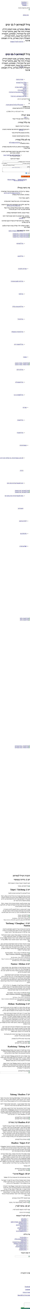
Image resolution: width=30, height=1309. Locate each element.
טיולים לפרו (24, 1240)
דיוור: (28, 173)
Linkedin (27, 1289)
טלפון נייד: (4, 163)
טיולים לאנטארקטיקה (21, 1246)
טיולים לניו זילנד (23, 1229)
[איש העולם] (26, 15)
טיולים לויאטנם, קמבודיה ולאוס (19, 1222)
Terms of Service (22, 179)
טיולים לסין (24, 1220)
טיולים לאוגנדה (23, 1249)
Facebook (27, 1286)
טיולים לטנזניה (23, 1248)
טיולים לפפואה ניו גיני (21, 1231)
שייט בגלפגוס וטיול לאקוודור (19, 1242)
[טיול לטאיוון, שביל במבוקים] (15, 809)
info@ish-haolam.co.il (24, 1279)
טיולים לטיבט (23, 1226)
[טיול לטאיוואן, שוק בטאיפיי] (15, 554)
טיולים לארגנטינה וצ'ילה (21, 1239)
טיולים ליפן (24, 1219)
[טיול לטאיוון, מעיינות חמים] (15, 681)
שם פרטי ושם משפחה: (24, 161)
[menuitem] (11, 41)
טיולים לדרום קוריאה (21, 1225)
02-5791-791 (23, 1280)
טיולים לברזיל (23, 1237)
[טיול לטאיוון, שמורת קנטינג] (15, 426)
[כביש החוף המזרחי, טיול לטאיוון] (21, 233)
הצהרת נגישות (26, 1292)
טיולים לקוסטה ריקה (21, 1245)
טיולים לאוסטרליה (22, 1228)
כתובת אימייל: (26, 163)
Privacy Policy (11, 179)
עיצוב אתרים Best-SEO (24, 1295)
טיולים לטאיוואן (23, 1223)
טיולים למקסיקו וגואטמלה (20, 1243)
